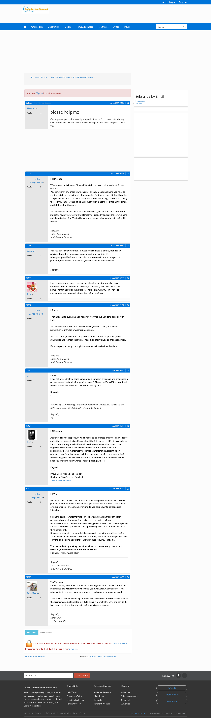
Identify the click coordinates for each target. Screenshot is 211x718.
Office (116, 26)
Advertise (125, 692)
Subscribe (82, 675)
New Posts (172, 701)
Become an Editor (75, 696)
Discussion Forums (38, 77)
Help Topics (72, 692)
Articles (138, 104)
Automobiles (37, 26)
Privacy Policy (64, 713)
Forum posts (140, 101)
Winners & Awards (129, 696)
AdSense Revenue (102, 692)
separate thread (120, 643)
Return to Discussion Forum (103, 656)
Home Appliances (84, 26)
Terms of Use (79, 713)
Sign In (39, 93)
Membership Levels (75, 700)
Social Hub (126, 700)
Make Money (100, 696)
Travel (127, 26)
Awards (172, 687)
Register (183, 2)
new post (73, 649)
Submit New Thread (35, 656)
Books (68, 26)
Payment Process (102, 703)
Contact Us (40, 713)
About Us (28, 713)
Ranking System (74, 703)
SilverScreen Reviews (60, 480)
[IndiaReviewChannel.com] (35, 8)
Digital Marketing (137, 713)
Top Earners (172, 694)
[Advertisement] (105, 51)
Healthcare (103, 26)
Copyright (51, 713)
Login (172, 2)
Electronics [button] (53, 26)
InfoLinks (98, 700)
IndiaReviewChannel (60, 77)
